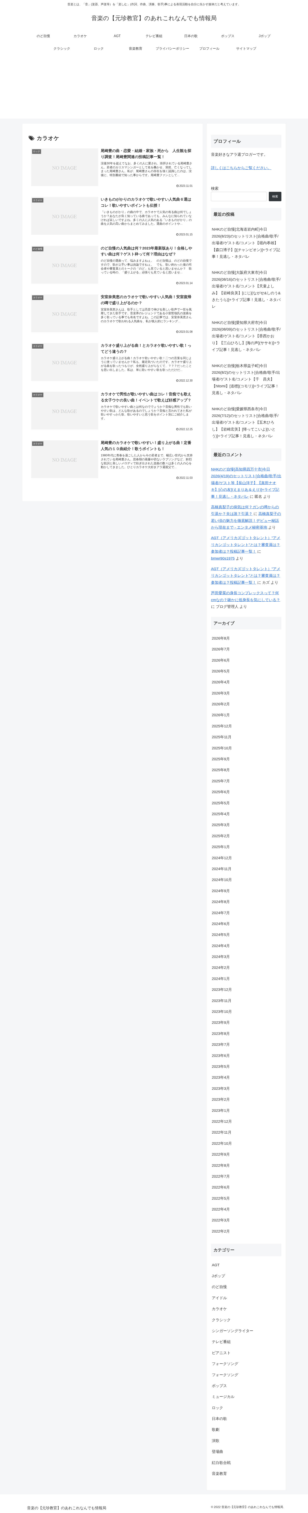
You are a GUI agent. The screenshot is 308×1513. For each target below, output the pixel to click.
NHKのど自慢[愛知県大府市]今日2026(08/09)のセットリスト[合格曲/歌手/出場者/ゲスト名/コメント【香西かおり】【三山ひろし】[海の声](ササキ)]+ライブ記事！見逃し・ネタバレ (246, 336)
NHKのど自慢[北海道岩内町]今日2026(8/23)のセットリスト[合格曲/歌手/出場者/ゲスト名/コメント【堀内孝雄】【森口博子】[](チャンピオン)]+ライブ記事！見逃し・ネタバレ (246, 243)
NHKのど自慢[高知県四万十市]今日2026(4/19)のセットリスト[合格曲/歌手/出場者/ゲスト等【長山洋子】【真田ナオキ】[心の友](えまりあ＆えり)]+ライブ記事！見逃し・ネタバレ (246, 483)
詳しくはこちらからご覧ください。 (241, 168)
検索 (215, 188)
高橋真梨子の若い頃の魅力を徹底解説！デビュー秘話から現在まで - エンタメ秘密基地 (246, 520)
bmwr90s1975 (223, 558)
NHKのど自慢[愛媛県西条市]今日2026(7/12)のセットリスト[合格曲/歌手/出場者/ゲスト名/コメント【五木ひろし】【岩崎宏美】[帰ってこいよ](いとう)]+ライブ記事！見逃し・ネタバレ (245, 422)
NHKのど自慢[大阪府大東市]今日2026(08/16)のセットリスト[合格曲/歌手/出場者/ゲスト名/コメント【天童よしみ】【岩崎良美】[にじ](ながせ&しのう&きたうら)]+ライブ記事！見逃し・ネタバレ (246, 289)
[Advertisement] (154, 89)
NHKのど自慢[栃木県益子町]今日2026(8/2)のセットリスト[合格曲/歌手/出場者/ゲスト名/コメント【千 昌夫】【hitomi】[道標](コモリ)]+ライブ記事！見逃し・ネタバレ (246, 379)
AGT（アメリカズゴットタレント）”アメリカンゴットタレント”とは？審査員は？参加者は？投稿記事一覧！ (245, 545)
